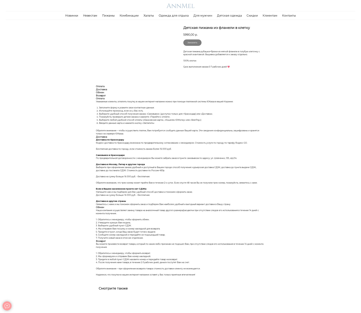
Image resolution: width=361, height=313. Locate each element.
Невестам (90, 15)
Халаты (149, 15)
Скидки (252, 15)
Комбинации (129, 15)
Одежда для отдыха (174, 15)
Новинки (71, 15)
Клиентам (270, 15)
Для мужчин (202, 15)
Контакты (289, 15)
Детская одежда (229, 15)
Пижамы (108, 15)
